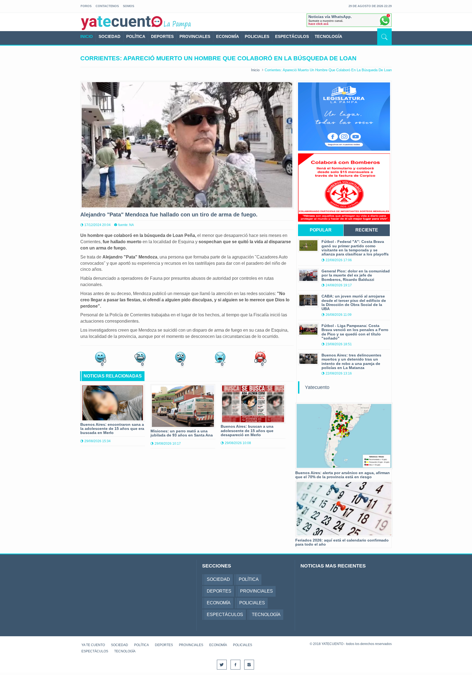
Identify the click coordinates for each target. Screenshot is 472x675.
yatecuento (121, 23)
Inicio (255, 70)
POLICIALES (257, 36)
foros (86, 6)
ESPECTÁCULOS (292, 36)
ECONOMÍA (227, 36)
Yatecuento (317, 387)
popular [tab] (321, 230)
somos (128, 6)
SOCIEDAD (109, 36)
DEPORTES (162, 36)
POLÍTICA (135, 36)
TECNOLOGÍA (328, 36)
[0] (100, 356)
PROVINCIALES (194, 36)
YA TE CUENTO (93, 645)
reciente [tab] (366, 230)
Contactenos (107, 6)
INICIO (86, 36)
